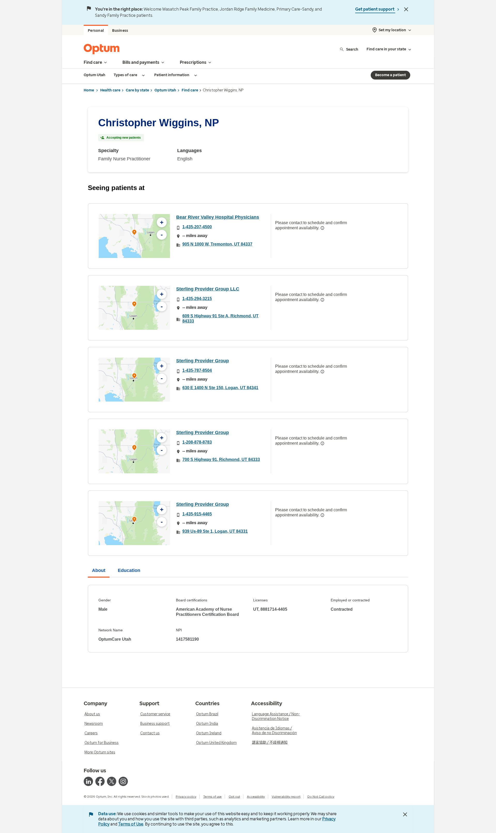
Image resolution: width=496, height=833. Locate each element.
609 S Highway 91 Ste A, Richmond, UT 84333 (220, 318)
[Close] (406, 9)
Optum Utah (165, 90)
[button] (134, 233)
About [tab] (98, 570)
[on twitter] (111, 781)
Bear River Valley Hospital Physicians (217, 217)
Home (89, 90)
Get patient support (375, 9)
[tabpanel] (248, 619)
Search (352, 49)
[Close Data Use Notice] (405, 814)
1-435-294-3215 (197, 298)
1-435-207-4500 (197, 227)
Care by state (137, 90)
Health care (110, 90)
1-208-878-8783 (197, 442)
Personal (96, 30)
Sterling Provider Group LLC (207, 289)
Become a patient (390, 75)
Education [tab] (129, 570)
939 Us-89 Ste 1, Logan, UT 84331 (215, 531)
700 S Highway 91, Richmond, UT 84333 (221, 459)
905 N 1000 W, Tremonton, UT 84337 (217, 244)
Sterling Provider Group (202, 360)
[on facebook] (100, 781)
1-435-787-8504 (197, 370)
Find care (190, 90)
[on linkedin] (88, 781)
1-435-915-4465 (197, 514)
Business (120, 30)
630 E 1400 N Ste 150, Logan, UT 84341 (220, 388)
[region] (134, 236)
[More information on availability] (322, 228)
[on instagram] (123, 781)
